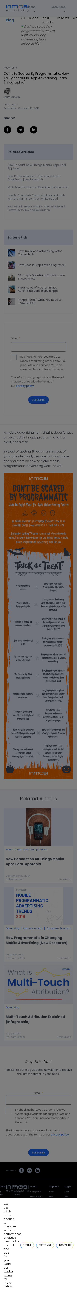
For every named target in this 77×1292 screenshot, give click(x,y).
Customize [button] (45, 1245)
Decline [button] (27, 1245)
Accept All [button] (65, 1245)
